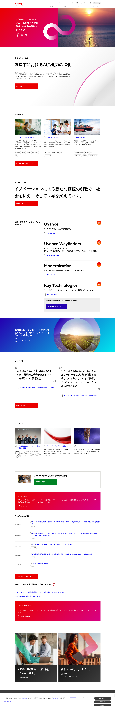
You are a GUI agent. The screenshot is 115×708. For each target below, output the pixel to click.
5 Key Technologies (52, 294)
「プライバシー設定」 (56, 698)
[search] (99, 3)
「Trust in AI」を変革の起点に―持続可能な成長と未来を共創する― (38, 389)
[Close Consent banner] (113, 695)
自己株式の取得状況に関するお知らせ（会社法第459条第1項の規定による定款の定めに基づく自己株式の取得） (62, 554)
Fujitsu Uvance (51, 233)
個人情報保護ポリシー (8, 701)
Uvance (69, 6)
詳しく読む (24, 35)
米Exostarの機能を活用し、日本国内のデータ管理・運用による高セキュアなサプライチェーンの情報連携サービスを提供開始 (66, 523)
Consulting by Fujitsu (53, 255)
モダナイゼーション (52, 275)
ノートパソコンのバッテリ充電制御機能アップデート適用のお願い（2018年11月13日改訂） (40, 592)
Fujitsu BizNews (25, 616)
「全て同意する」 (73, 697)
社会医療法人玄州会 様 (53, 137)
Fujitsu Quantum (81, 446)
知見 (65, 6)
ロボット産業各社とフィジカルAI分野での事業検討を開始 (28, 447)
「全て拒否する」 (24, 698)
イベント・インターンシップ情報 (70, 676)
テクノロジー (86, 6)
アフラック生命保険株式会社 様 (26, 137)
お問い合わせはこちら (24, 677)
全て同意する (102, 705)
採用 (85, 3)
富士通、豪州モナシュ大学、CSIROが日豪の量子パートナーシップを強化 (52, 544)
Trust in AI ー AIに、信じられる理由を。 (58, 446)
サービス (58, 6)
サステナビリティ (96, 6)
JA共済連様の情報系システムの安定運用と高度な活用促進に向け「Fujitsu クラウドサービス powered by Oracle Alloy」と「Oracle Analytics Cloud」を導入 (65, 534)
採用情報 (65, 673)
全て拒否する (102, 701)
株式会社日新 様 (80, 137)
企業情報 (59, 3)
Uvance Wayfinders (77, 6)
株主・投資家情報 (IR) (77, 3)
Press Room (67, 3)
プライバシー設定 (102, 698)
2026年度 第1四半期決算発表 (40, 563)
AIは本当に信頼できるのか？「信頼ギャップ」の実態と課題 (80, 395)
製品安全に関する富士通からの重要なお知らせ (30, 596)
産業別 (51, 6)
